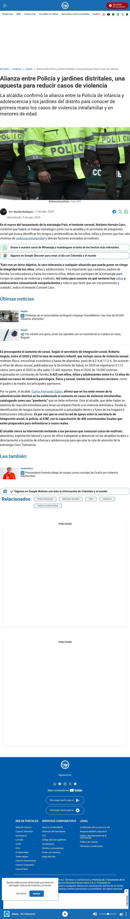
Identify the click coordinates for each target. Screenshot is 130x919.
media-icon (65, 914)
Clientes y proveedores (53, 848)
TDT (44, 836)
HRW (18, 14)
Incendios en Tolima (48, 14)
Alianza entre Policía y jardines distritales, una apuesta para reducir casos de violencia (77, 69)
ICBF (91, 499)
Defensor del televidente (53, 832)
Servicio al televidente (52, 827)
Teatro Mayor (22, 856)
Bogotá (29, 69)
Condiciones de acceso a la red (95, 827)
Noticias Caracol (23, 827)
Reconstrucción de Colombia (75, 14)
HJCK (18, 844)
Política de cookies (89, 842)
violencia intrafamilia (30, 238)
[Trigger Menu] (5, 5)
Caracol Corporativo (25, 865)
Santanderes (27, 468)
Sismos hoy (30, 14)
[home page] (65, 5)
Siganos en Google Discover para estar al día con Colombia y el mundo (53, 255)
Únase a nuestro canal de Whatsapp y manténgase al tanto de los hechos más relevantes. (65, 247)
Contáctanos (48, 844)
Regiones (17, 69)
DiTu (18, 848)
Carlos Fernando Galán (47, 391)
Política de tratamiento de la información (93, 837)
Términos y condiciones (91, 846)
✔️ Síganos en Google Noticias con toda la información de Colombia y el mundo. (59, 491)
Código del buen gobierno (54, 840)
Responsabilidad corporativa (93, 832)
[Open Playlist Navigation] (126, 914)
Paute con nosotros (51, 852)
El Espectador (22, 852)
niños (119, 278)
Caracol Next (22, 869)
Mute (95, 914)
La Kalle (19, 840)
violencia (107, 499)
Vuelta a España (100, 14)
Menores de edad (70, 499)
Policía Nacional (45, 499)
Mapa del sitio (48, 856)
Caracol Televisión (24, 832)
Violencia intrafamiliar (47, 505)
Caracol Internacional (26, 861)
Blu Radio (4, 69)
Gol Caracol (21, 836)
